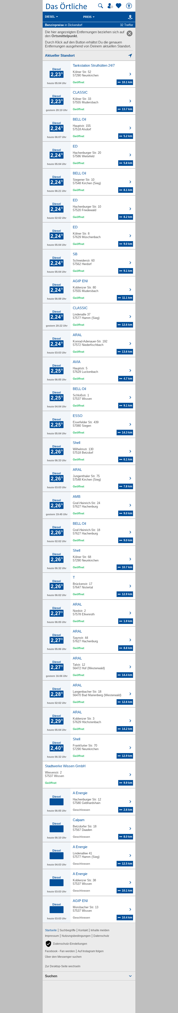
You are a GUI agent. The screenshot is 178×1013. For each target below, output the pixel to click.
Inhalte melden (100, 930)
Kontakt (83, 930)
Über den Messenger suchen (63, 956)
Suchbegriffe (68, 930)
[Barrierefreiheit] (129, 5)
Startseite (51, 930)
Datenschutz (101, 936)
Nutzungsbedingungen (76, 936)
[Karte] (129, 17)
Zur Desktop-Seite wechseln (62, 966)
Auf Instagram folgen (91, 951)
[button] (66, 943)
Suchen (51, 976)
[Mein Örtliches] (111, 5)
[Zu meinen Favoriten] (119, 5)
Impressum (52, 936)
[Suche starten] (100, 5)
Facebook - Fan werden (60, 951)
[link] (129, 33)
